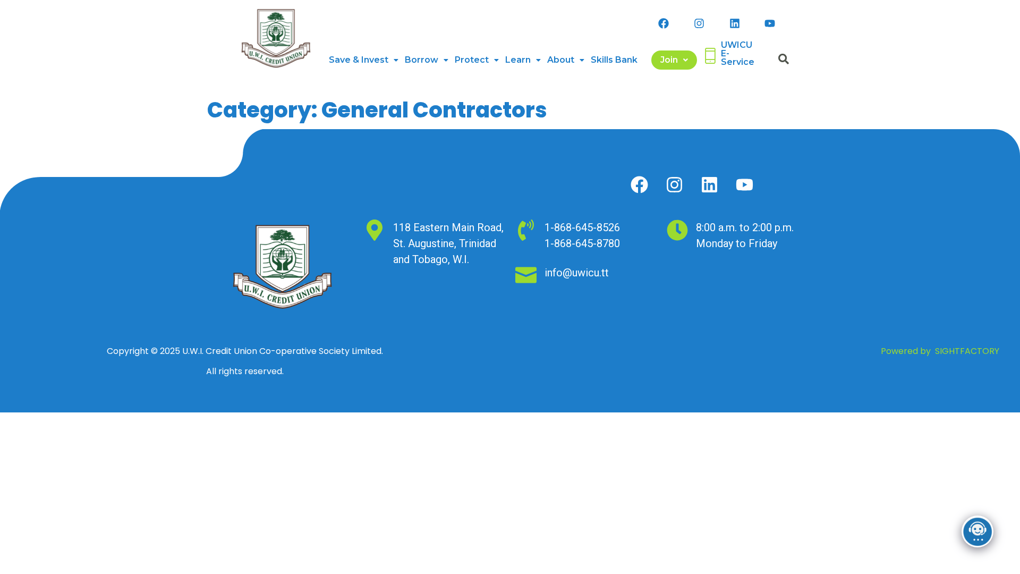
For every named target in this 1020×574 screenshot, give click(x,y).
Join (669, 60)
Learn (518, 60)
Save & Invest (358, 60)
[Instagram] (699, 23)
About (560, 60)
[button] (364, 60)
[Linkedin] (734, 23)
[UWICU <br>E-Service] (710, 56)
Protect (472, 60)
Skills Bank (614, 60)
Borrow (421, 60)
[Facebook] (663, 23)
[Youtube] (769, 23)
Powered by (940, 351)
